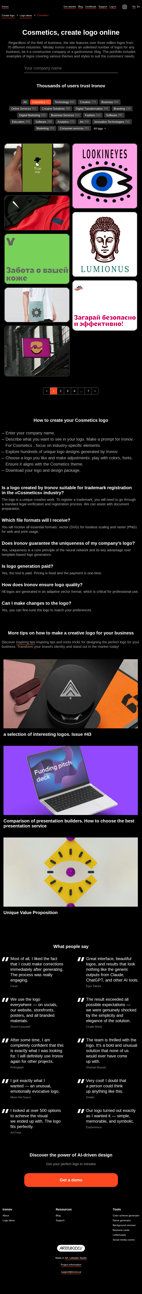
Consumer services (71, 128)
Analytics (63, 121)
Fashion (90, 115)
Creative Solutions (53, 108)
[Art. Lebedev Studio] (71, 1248)
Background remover (124, 1225)
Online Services (21, 108)
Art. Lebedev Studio (76, 1257)
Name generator (122, 1220)
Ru (134, 6)
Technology (62, 102)
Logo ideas (9, 1220)
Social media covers (124, 1239)
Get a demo (71, 1180)
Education (18, 121)
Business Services (62, 115)
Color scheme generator (126, 1215)
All (25, 102)
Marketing (43, 128)
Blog (58, 1215)
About (6, 1215)
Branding (119, 108)
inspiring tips (25, 642)
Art (81, 121)
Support (60, 1220)
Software (111, 115)
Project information (71, 1264)
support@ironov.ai (71, 1271)
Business (107, 102)
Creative (85, 102)
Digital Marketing (29, 115)
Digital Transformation (89, 108)
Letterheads (119, 1234)
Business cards (121, 1230)
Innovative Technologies (109, 121)
